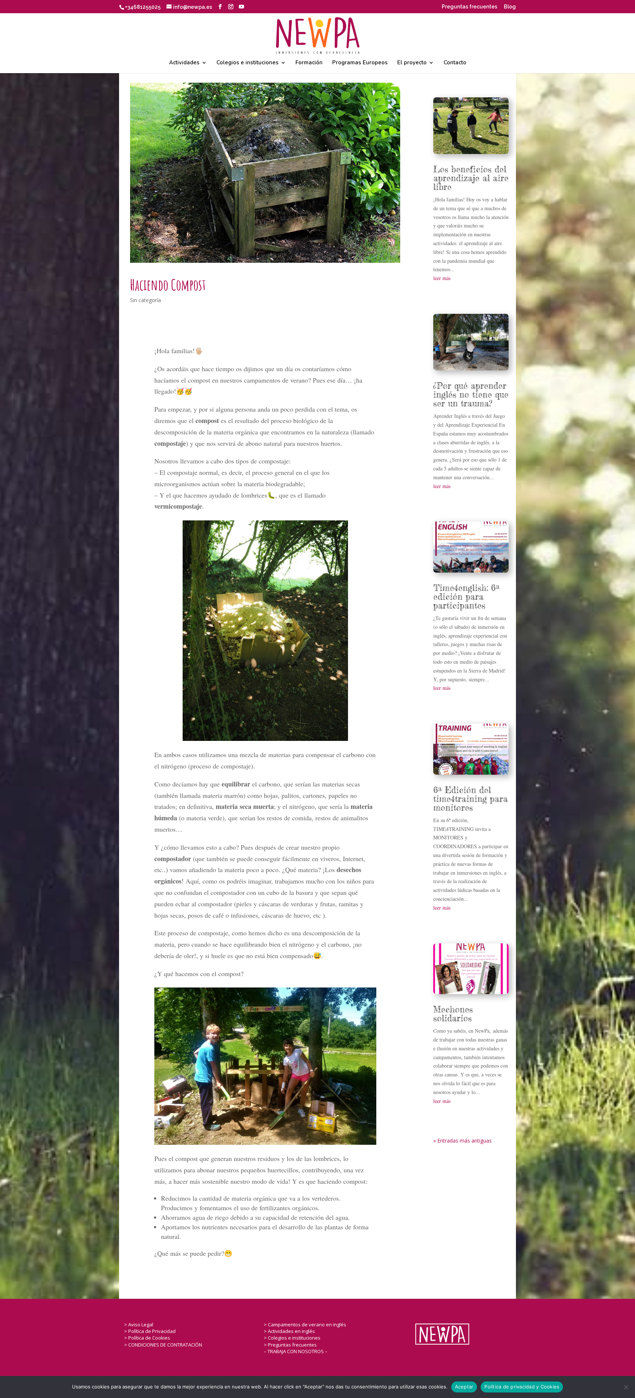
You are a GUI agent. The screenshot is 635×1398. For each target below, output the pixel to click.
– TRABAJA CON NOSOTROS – (295, 1351)
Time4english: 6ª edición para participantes (466, 597)
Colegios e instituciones (247, 63)
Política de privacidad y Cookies (521, 1387)
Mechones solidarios (453, 1014)
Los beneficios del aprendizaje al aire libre (471, 178)
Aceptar (464, 1387)
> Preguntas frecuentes (290, 1344)
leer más (442, 278)
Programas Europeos (360, 63)
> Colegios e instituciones (292, 1337)
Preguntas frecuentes (469, 7)
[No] (625, 1387)
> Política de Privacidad (150, 1331)
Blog (510, 7)
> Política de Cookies (147, 1337)
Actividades (184, 63)
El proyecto (412, 63)
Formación (309, 63)
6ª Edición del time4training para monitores (470, 799)
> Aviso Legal (138, 1324)
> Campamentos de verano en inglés (305, 1324)
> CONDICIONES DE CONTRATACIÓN (163, 1344)
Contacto (455, 63)
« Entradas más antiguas (462, 1140)
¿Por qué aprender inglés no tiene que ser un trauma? (471, 395)
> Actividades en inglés (289, 1331)
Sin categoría (145, 300)
